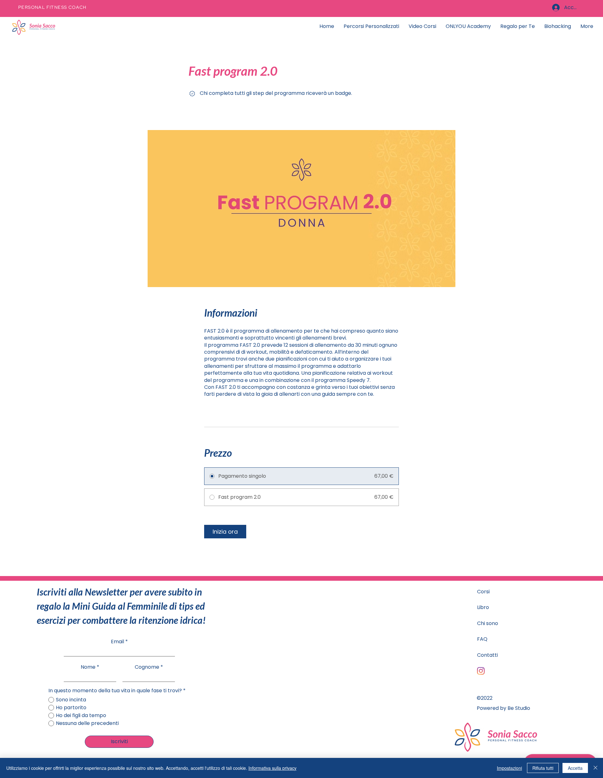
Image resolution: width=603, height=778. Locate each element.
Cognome (147, 667)
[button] (518, 26)
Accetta (575, 768)
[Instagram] (481, 671)
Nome (88, 667)
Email (117, 641)
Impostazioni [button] (509, 768)
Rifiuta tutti (542, 768)
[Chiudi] (595, 768)
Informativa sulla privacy (272, 768)
